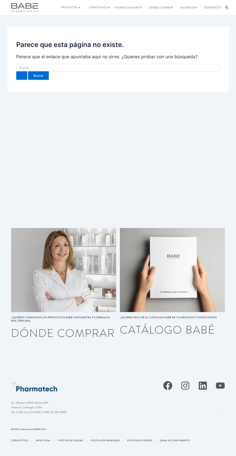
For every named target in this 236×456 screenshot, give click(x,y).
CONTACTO (212, 7)
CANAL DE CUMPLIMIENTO (175, 440)
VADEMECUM (188, 7)
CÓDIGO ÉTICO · (22, 440)
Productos (69, 7)
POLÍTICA (63, 440)
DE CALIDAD (76, 440)
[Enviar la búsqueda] (21, 75)
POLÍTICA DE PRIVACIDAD (105, 440)
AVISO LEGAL (43, 440)
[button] (226, 7)
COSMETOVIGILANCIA (128, 7)
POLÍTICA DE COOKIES (139, 440)
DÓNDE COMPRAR (161, 7)
